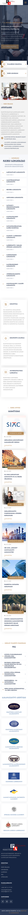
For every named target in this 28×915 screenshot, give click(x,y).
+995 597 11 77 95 (6, 887)
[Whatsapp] (11, 901)
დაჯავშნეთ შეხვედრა (9, 46)
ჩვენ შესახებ (5, 867)
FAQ (2, 874)
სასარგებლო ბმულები (14, 698)
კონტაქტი (4, 877)
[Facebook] (2, 901)
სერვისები (4, 869)
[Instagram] (6, 901)
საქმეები (4, 872)
